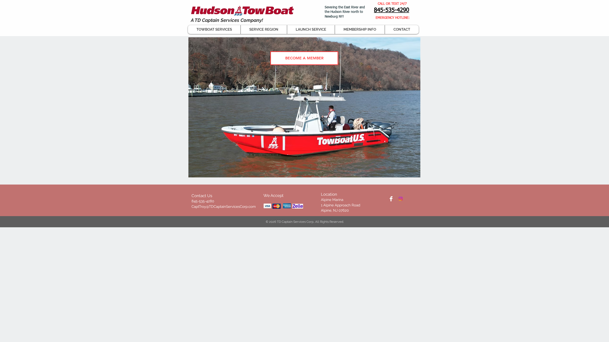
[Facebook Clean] (391, 198)
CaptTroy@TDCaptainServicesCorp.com (224, 206)
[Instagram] (400, 198)
